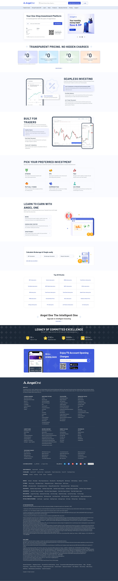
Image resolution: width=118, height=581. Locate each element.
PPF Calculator (63, 418)
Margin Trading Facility (56, 471)
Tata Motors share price (28, 456)
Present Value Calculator (64, 414)
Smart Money (26, 432)
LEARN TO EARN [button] (27, 429)
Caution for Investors (46, 568)
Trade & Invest (26, 7)
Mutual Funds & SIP (36, 7)
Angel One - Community (28, 440)
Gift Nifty (85, 480)
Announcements (63, 432)
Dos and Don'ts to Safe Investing (48, 564)
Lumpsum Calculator (64, 402)
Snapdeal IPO (80, 440)
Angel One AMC (35, 469)
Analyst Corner (80, 417)
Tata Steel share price (64, 451)
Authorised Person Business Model (48, 440)
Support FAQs (45, 463)
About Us (25, 401)
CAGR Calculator (63, 404)
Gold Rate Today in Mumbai (35, 488)
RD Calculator (62, 412)
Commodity (44, 414)
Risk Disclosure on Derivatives (35, 568)
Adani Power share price (64, 453)
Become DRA (44, 432)
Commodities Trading (82, 410)
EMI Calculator (62, 420)
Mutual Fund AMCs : (27, 496)
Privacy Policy (45, 560)
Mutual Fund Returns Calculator (66, 417)
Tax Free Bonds (45, 418)
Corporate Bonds (45, 417)
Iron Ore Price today (72, 493)
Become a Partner (63, 7)
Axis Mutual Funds (56, 496)
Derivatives (80, 409)
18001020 (37, 463)
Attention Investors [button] (28, 505)
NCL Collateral (75, 566)
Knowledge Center (27, 430)
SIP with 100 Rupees (45, 401)
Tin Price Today (80, 493)
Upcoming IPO (44, 406)
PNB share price (63, 455)
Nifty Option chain (32, 486)
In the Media (26, 404)
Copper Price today (35, 493)
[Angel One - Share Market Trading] (29, 3)
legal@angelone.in (55, 557)
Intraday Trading (81, 404)
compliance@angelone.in (53, 553)
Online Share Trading (82, 402)
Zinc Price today (54, 493)
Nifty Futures (31, 483)
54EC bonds (44, 420)
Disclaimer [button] (25, 539)
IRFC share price (27, 451)
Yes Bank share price (28, 458)
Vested (44, 474)
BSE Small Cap (74, 480)
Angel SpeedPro (48, 471)
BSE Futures (65, 483)
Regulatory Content (37, 564)
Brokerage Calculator (64, 397)
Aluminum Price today (44, 493)
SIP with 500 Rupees (46, 402)
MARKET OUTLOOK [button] (64, 429)
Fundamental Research (28, 435)
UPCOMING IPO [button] (81, 429)
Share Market (80, 406)
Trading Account (81, 401)
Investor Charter (58, 566)
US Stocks (44, 409)
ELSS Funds (39, 498)
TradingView (49, 474)
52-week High (62, 435)
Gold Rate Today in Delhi (47, 488)
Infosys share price (81, 453)
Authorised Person (81, 415)
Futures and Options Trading (83, 412)
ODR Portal (25, 568)
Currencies (44, 412)
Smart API (64, 471)
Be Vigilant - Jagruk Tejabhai (29, 441)
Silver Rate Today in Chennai (64, 491)
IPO (78, 407)
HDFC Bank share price (46, 451)
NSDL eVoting (89, 566)
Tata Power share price (46, 458)
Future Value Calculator (64, 407)
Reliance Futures (58, 483)
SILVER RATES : (26, 491)
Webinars (25, 407)
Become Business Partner (46, 430)
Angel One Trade (40, 471)
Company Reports (27, 438)
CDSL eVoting (82, 566)
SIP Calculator (62, 401)
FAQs (84, 564)
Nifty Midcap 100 (60, 480)
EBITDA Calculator (63, 415)
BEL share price (63, 458)
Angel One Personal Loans (48, 566)
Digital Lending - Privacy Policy (36, 566)
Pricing (71, 7)
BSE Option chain (74, 486)
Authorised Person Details (47, 443)
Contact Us (26, 402)
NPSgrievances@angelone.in (28, 554)
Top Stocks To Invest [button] (29, 450)
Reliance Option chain (65, 486)
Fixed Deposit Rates (71, 471)
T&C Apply (89, 564)
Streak (40, 474)
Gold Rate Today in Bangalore (85, 488)
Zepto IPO (80, 437)
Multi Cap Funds (82, 498)
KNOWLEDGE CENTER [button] (82, 396)
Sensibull (31, 474)
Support (76, 7)
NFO (43, 404)
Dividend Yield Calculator (64, 406)
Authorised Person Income (47, 437)
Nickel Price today (62, 493)
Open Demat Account (74, 3)
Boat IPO (79, 435)
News (49, 7)
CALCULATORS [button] (63, 396)
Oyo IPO (79, 433)
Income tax (80, 414)
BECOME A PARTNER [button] (46, 429)
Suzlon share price (27, 453)
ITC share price (80, 455)
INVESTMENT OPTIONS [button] (47, 396)
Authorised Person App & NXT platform (49, 441)
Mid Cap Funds (75, 498)
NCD (43, 415)
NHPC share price (45, 453)
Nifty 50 (30, 480)
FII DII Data (62, 441)
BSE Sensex (67, 480)
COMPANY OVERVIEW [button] (28, 396)
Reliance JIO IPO (81, 432)
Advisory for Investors (67, 566)
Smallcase (36, 474)
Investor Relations (27, 406)
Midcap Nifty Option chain (54, 486)
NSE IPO (79, 430)
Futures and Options (46, 407)
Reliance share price (81, 451)
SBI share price (45, 456)
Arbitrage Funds (61, 498)
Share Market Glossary (64, 433)
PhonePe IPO (80, 438)
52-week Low (62, 437)
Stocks (43, 397)
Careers (25, 409)
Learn (44, 7)
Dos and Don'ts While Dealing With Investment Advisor (71, 564)
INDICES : (25, 480)
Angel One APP (33, 471)
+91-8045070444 (43, 556)
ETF (42, 410)
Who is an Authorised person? (47, 433)
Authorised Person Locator (47, 445)
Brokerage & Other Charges (29, 399)
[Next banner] (84, 37)
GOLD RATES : (26, 488)
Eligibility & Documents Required (48, 438)
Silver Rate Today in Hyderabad (37, 491)
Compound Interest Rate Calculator (66, 409)
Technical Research (27, 437)
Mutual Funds (44, 399)
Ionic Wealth (41, 469)
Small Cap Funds (53, 498)
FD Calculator (62, 410)
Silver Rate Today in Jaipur (76, 491)
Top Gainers (62, 438)
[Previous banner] (77, 37)
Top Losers (62, 440)
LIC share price (80, 458)
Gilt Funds (68, 498)
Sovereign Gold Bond (46, 422)
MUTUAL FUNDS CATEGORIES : (29, 498)
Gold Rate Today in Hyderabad (72, 488)
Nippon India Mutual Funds (86, 496)
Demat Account (81, 399)
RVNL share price (45, 455)
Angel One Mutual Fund (38, 496)
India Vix (80, 480)
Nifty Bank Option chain (42, 486)
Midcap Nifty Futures (49, 483)
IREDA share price (27, 455)
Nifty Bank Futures (39, 483)
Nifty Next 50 (52, 480)
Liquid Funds (46, 498)
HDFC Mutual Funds (65, 496)
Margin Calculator (63, 399)
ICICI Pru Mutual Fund (75, 496)
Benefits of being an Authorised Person (49, 435)
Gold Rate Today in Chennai (59, 488)
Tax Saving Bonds (45, 423)
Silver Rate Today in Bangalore (51, 491)
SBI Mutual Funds (47, 496)
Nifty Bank (35, 480)
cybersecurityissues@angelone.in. (58, 556)
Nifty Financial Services (43, 480)
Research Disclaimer (27, 564)
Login (85, 3)
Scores (57, 564)
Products (54, 7)
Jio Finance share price (82, 456)
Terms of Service (53, 560)
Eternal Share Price (63, 456)
